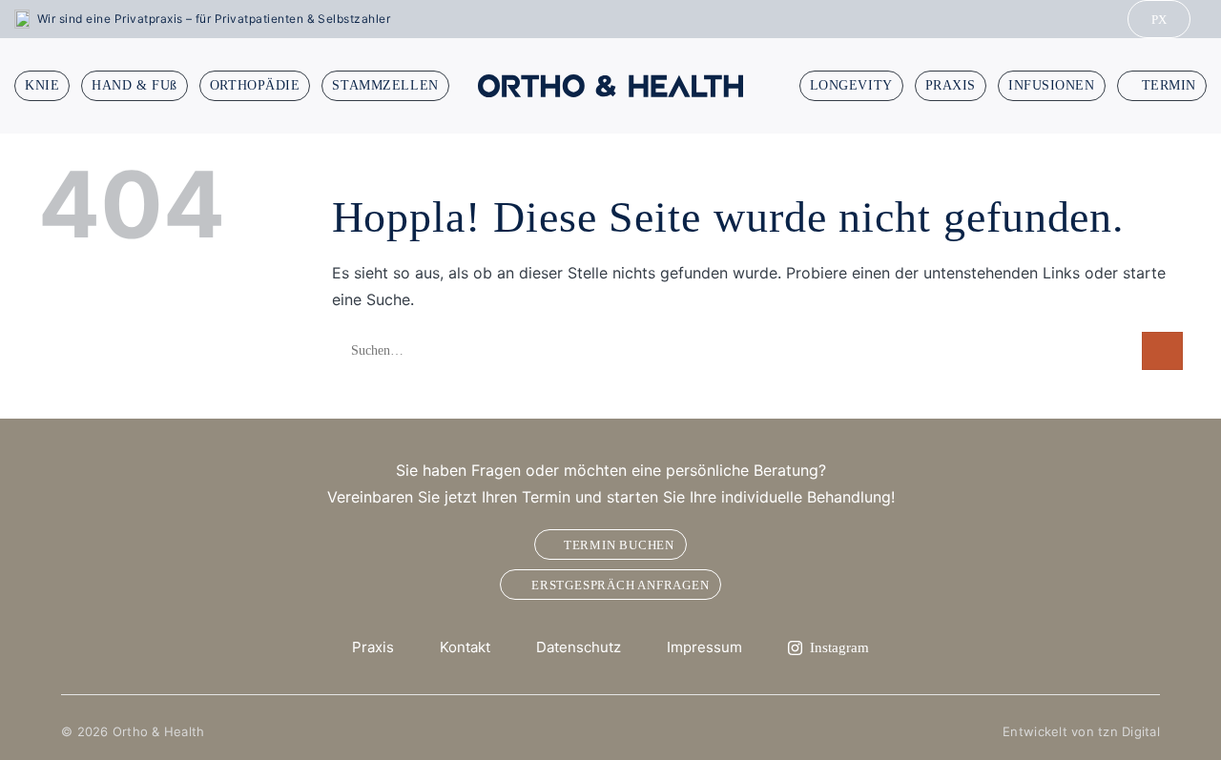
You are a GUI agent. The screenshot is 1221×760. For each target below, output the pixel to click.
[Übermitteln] (1162, 350)
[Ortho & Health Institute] (610, 85)
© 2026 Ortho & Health (132, 731)
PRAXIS (950, 85)
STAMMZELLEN (385, 85)
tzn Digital (1129, 731)
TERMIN (1169, 85)
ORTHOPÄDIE (255, 85)
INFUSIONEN (1051, 85)
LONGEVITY (851, 85)
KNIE (42, 85)
